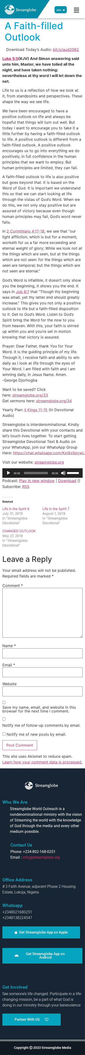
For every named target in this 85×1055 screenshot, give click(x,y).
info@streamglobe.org (41, 857)
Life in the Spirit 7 (55, 509)
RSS (25, 486)
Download (67, 480)
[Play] (8, 473)
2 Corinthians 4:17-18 (25, 231)
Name (9, 646)
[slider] (73, 472)
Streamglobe (26, 9)
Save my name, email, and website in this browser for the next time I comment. (39, 709)
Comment (12, 585)
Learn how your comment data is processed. (42, 762)
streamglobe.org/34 (54, 400)
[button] (76, 10)
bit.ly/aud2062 (66, 49)
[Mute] (63, 473)
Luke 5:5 (10, 58)
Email (8, 665)
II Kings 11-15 (35, 409)
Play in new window (37, 480)
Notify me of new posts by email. (36, 734)
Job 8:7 (22, 291)
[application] (42, 473)
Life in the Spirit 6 (16, 509)
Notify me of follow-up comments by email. (41, 725)
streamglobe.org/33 (30, 395)
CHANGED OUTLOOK (19, 531)
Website (9, 684)
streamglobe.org (49, 462)
